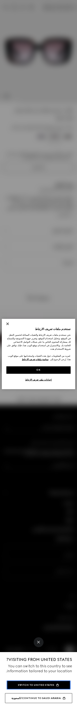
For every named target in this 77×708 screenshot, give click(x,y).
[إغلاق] (7, 323)
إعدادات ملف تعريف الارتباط (38, 379)
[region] (38, 354)
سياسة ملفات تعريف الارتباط (35, 359)
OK (38, 369)
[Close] (39, 642)
